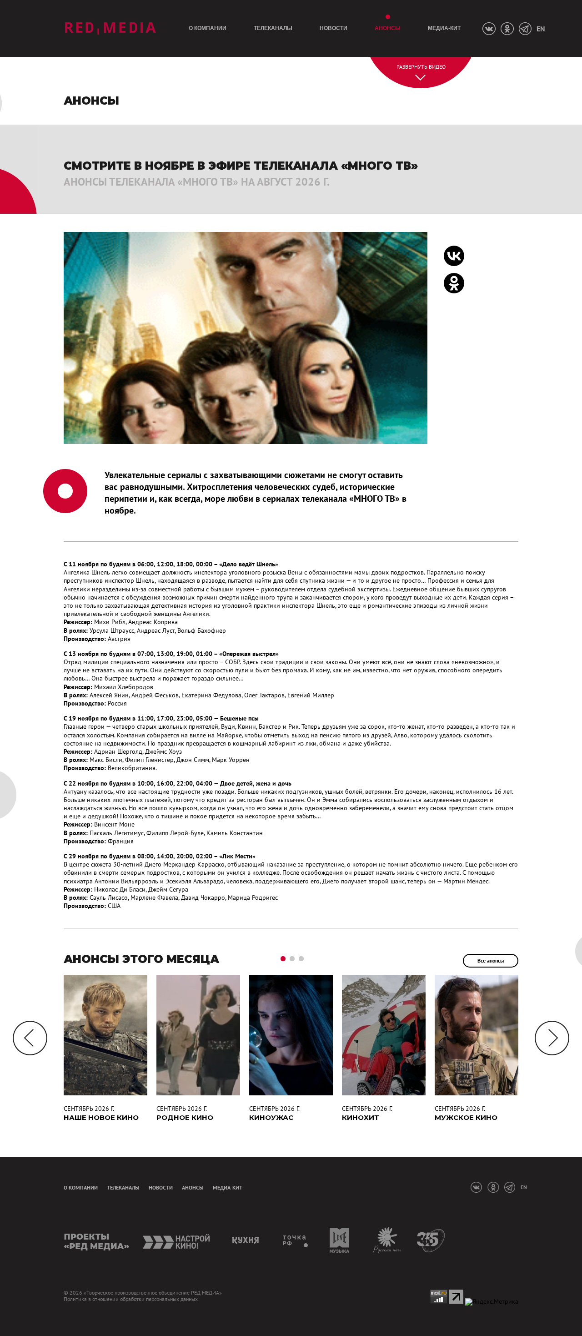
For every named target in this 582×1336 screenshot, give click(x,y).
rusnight (387, 1240)
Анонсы (388, 28)
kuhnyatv (247, 1240)
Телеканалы (273, 28)
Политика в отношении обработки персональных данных (131, 1299)
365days (431, 1240)
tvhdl (296, 1240)
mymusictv (339, 1240)
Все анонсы (490, 960)
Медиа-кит (444, 28)
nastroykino (177, 1240)
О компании (207, 28)
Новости (333, 28)
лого (110, 28)
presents (97, 1240)
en (541, 28)
